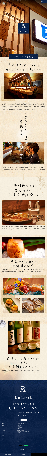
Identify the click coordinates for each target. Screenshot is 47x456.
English (39, 454)
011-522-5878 (8, 454)
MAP (24, 454)
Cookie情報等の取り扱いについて (23, 449)
